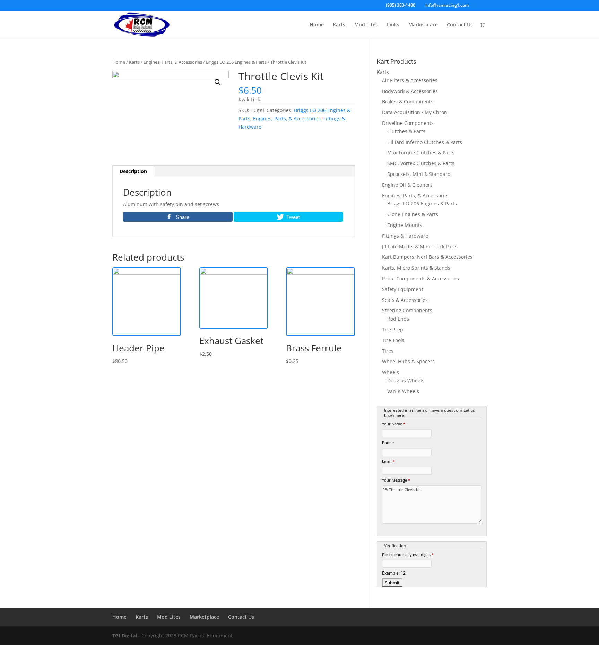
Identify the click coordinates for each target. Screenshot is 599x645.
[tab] (133, 171)
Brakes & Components (407, 101)
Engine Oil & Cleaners (407, 184)
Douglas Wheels (405, 380)
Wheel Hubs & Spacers (408, 361)
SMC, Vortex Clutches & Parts (420, 163)
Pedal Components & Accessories (420, 278)
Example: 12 (394, 573)
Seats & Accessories (405, 300)
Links (393, 25)
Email (388, 461)
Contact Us (460, 25)
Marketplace (423, 25)
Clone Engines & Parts (412, 214)
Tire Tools (393, 340)
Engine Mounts (404, 225)
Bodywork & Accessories (410, 91)
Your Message (396, 480)
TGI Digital (124, 635)
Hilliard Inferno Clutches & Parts (424, 142)
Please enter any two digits (408, 554)
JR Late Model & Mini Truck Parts (420, 246)
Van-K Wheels (403, 391)
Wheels (390, 372)
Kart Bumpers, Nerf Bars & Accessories (427, 257)
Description (133, 171)
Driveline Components (408, 123)
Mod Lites (366, 25)
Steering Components (407, 310)
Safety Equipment (402, 289)
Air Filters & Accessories (409, 80)
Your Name (393, 423)
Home (317, 25)
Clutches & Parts (406, 131)
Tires (387, 351)
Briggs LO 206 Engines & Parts (236, 62)
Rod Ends (398, 318)
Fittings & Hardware (405, 235)
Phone (388, 442)
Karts (339, 25)
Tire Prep (392, 329)
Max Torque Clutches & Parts (420, 152)
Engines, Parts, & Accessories (173, 62)
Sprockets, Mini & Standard (419, 174)
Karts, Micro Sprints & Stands (416, 267)
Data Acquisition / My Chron (414, 112)
